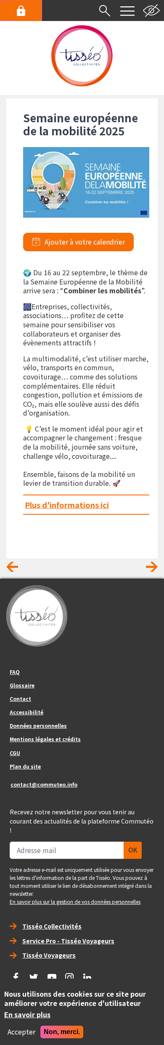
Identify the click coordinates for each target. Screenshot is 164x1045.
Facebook (16, 974)
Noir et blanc (151, 10)
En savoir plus (27, 1014)
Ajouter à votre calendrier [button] (85, 242)
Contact (20, 698)
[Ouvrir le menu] (127, 10)
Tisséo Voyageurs (49, 955)
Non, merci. (62, 1031)
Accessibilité (26, 712)
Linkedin (87, 974)
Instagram (69, 974)
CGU (15, 752)
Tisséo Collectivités (52, 926)
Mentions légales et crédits (45, 738)
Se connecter (21, 10)
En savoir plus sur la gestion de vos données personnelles (75, 901)
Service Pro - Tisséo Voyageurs (68, 941)
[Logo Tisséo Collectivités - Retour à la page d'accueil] (82, 56)
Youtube (51, 974)
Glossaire (22, 685)
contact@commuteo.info (44, 784)
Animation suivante (145, 569)
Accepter (21, 1032)
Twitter (34, 974)
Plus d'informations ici (67, 504)
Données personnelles (38, 725)
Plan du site (25, 766)
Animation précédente (19, 569)
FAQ (15, 671)
